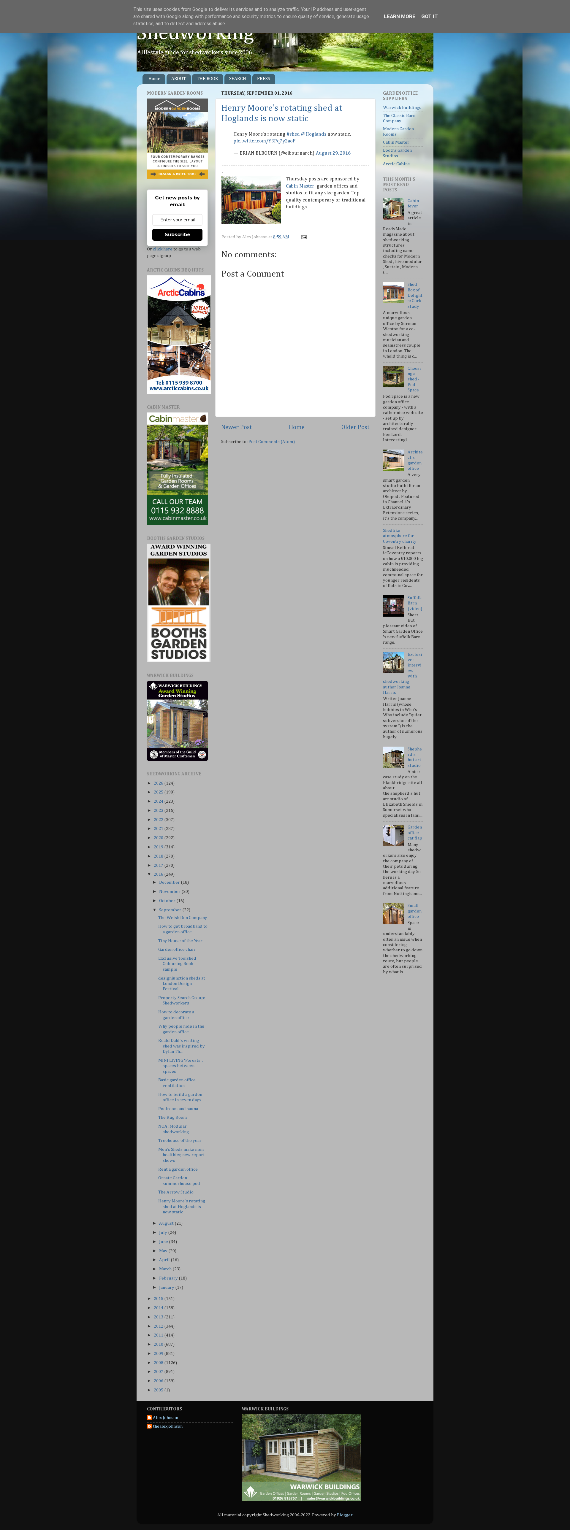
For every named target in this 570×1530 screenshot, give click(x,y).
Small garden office (415, 911)
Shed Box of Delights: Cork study (415, 295)
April (165, 1260)
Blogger (344, 1515)
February (169, 1278)
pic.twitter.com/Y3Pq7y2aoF (264, 141)
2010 (159, 1344)
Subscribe (177, 234)
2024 (159, 801)
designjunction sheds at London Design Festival (181, 983)
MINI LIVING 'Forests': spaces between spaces (180, 1066)
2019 (159, 847)
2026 (159, 783)
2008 (159, 1363)
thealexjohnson (168, 1426)
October (167, 901)
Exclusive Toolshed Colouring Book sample (177, 964)
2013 (159, 1317)
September (170, 910)
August (167, 1223)
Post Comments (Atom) (271, 441)
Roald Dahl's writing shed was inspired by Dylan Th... (181, 1046)
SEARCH (237, 79)
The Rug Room (172, 1117)
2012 (159, 1326)
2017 (159, 865)
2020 (159, 838)
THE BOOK (207, 79)
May (163, 1251)
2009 (159, 1353)
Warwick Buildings (402, 107)
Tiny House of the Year (180, 941)
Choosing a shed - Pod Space (414, 379)
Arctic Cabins (396, 164)
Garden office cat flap (415, 832)
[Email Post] (303, 237)
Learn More (399, 16)
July (163, 1232)
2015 (159, 1298)
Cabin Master (300, 186)
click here (162, 249)
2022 (159, 820)
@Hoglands (313, 134)
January (167, 1287)
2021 (159, 828)
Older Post (355, 427)
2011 (159, 1335)
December (170, 882)
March (165, 1269)
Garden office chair (177, 949)
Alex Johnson (165, 1417)
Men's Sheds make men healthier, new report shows (181, 1155)
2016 (159, 874)
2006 (159, 1381)
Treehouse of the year (180, 1140)
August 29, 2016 (333, 153)
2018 (159, 856)
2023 (159, 810)
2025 (159, 792)
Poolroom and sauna (178, 1109)
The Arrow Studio (176, 1192)
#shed (293, 134)
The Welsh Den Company (182, 917)
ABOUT (178, 79)
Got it (429, 16)
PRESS (263, 79)
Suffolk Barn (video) (415, 603)
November (170, 891)
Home (154, 79)
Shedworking (195, 33)
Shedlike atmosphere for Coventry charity (400, 536)
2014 (159, 1308)
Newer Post (236, 427)
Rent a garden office (178, 1169)
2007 (159, 1371)
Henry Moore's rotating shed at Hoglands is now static (181, 1206)
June (164, 1241)
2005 (159, 1390)
